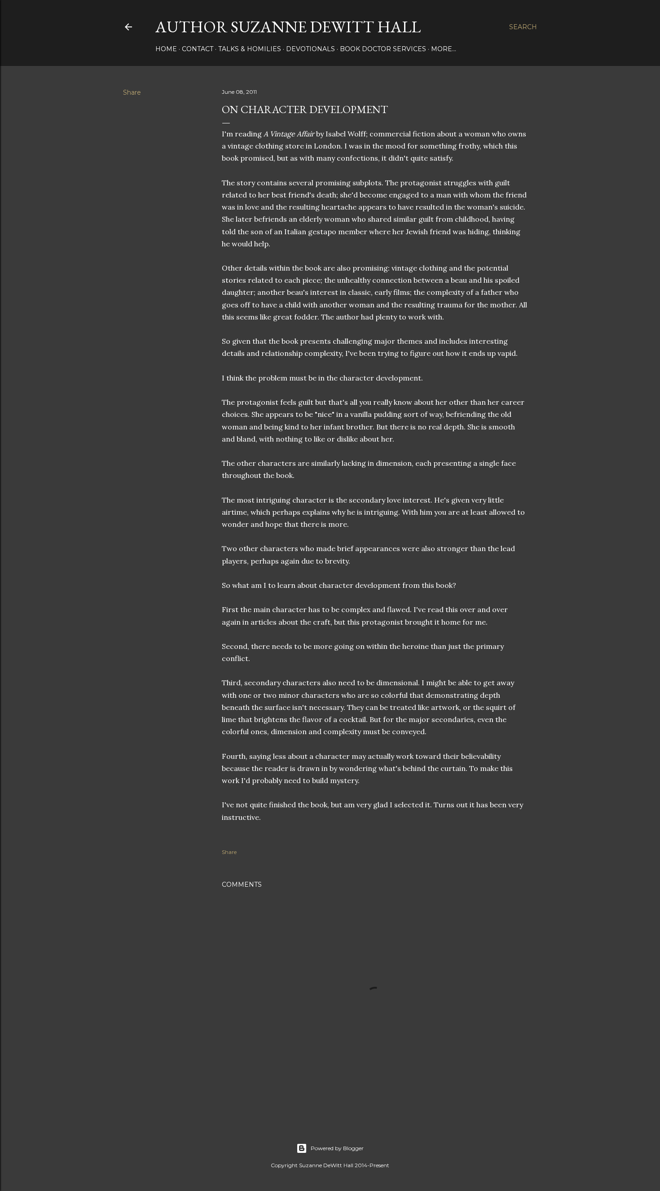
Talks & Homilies (249, 49)
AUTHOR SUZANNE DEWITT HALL (288, 26)
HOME (166, 49)
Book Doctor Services (383, 49)
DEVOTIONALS (310, 49)
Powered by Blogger (337, 1148)
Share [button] (132, 92)
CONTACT (197, 49)
